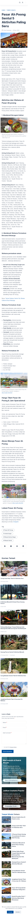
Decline (18, 912)
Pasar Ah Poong (8, 530)
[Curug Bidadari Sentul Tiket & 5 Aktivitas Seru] (14, 665)
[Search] (19, 2)
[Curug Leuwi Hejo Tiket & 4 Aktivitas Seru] (14, 568)
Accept (10, 912)
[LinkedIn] (23, 546)
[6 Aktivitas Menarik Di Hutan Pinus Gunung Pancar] (14, 592)
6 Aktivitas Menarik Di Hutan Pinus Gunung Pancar (18, 844)
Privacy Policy (13, 747)
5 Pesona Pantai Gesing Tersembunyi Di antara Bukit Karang (19, 835)
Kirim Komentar (7, 751)
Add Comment (7, 733)
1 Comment (12, 655)
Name (5, 722)
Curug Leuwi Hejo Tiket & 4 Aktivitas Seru (12, 578)
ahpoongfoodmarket (7, 392)
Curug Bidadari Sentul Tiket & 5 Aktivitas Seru (13, 675)
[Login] (22, 2)
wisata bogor (7, 533)
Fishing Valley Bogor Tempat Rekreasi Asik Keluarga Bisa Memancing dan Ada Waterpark (13, 627)
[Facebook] (5, 546)
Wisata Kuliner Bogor (9, 537)
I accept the (10, 747)
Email (5, 727)
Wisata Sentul (7, 540)
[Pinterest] (17, 546)
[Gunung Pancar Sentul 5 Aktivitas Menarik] (14, 642)
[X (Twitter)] (11, 546)
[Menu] (25, 2)
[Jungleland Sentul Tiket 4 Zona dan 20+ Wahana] (14, 689)
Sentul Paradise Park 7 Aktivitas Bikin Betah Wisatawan (18, 898)
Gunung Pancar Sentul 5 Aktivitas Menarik (12, 652)
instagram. (16, 521)
